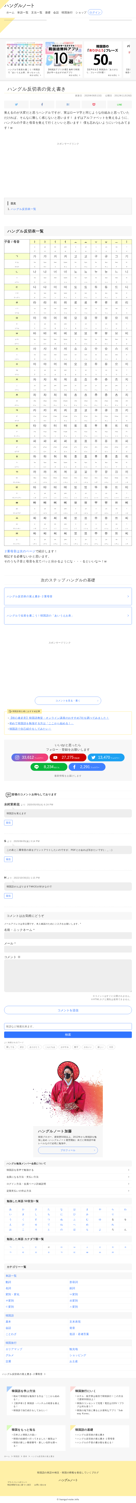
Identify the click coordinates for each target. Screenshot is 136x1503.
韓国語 (10, 1315)
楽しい (100, 1047)
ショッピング (77, 1355)
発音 (72, 1327)
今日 (111, 1047)
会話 (56, 12)
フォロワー (32, 757)
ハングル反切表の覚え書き (36, 89)
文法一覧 (36, 12)
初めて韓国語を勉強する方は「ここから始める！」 (41, 723)
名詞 (8, 1288)
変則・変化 (13, 1294)
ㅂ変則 (73, 1294)
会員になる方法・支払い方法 (23, 1177)
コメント (12, 957)
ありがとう (34, 1047)
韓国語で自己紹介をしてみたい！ (30, 728)
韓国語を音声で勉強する (20, 1170)
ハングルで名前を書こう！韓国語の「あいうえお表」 (40, 615)
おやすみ (65, 1047)
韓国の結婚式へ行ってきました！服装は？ (35, 1438)
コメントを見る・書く (68, 700)
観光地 (73, 1349)
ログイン (95, 12)
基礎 (48, 12)
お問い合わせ (40, 1485)
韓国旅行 (67, 12)
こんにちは (50, 1047)
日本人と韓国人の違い (24, 1434)
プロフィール (68, 1150)
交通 (8, 1361)
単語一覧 (23, 12)
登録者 (71, 757)
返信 (8, 822)
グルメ (10, 1355)
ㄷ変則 (10, 1306)
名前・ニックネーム (19, 930)
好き (22, 1047)
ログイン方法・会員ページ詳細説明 (26, 1184)
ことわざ (11, 1333)
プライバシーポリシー (17, 1482)
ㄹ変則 (10, 1300)
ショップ (81, 12)
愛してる (10, 1047)
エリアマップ (14, 1349)
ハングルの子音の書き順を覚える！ (95, 1442)
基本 (8, 1321)
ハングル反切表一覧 (23, 208)
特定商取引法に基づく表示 (19, 1485)
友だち (52, 766)
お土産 (73, 1361)
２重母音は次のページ (19, 551)
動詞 (8, 1282)
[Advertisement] (68, 172)
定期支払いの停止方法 (19, 1190)
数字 (76, 1047)
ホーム (10, 12)
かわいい (88, 1047)
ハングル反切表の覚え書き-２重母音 (30, 596)
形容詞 (73, 1282)
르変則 (73, 1300)
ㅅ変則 (73, 1306)
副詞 (72, 1288)
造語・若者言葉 (79, 1333)
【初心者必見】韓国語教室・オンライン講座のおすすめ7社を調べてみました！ (59, 717)
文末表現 (75, 1321)
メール (10, 943)
